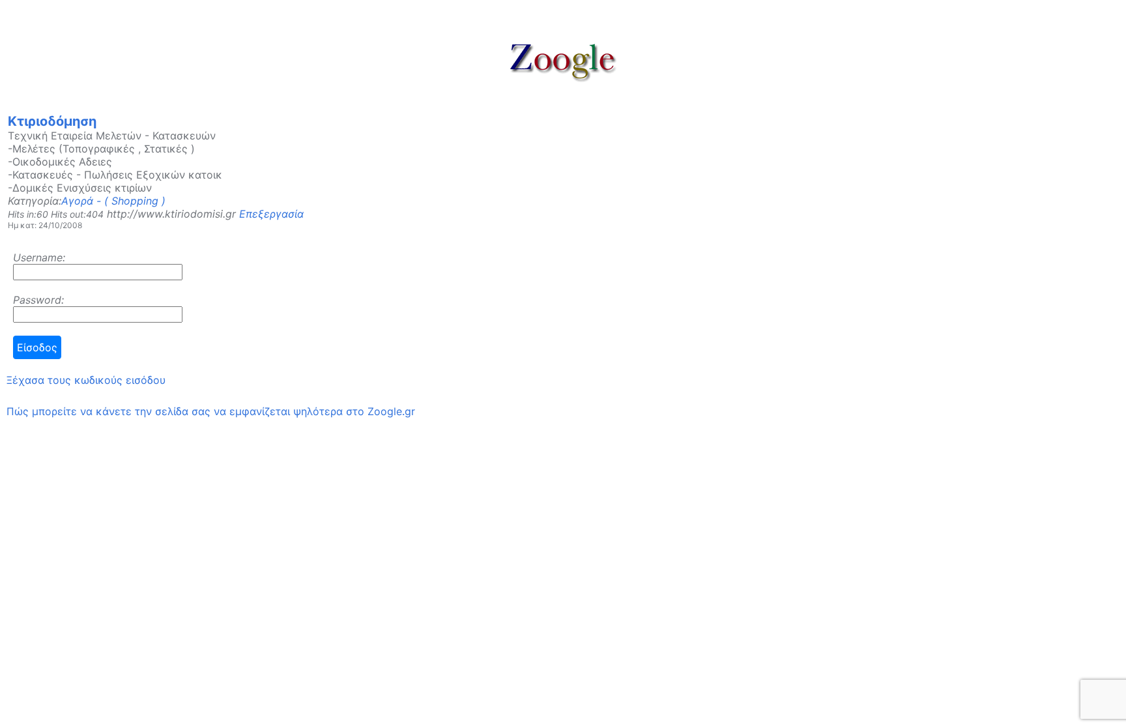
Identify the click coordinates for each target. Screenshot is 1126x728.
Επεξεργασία (271, 213)
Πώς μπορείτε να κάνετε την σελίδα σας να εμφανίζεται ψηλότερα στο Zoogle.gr (211, 411)
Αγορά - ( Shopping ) (113, 200)
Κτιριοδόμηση (52, 121)
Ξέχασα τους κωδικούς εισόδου (86, 379)
